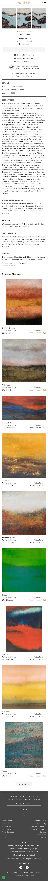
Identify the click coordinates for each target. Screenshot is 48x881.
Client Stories (7, 829)
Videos (4, 835)
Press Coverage (8, 832)
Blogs (4, 838)
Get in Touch (41, 835)
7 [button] (30, 31)
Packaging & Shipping (38, 826)
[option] (24, 18)
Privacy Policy (18, 875)
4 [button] (23, 31)
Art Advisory (6, 826)
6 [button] (28, 31)
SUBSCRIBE (24, 809)
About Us (5, 824)
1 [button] (17, 31)
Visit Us (43, 838)
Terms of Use (29, 875)
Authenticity (41, 824)
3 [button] (21, 31)
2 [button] (19, 31)
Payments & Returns (38, 829)
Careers (43, 832)
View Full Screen (24, 34)
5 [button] (26, 31)
